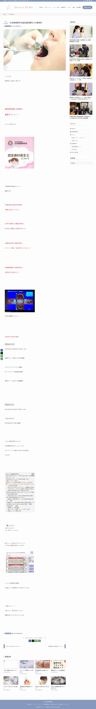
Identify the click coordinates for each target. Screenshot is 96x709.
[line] (87, 1)
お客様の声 (74, 143)
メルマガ (66, 704)
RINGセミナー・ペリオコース (78, 137)
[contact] (91, 1)
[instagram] (86, 1)
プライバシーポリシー (37, 704)
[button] (30, 641)
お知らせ (73, 128)
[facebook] (84, 1)
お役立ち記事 (7, 26)
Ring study (74, 149)
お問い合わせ (54, 704)
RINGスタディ (75, 140)
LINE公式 (60, 704)
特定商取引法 (47, 704)
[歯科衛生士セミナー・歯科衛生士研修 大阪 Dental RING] (19, 7)
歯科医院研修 (74, 131)
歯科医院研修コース (76, 146)
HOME (29, 704)
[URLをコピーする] (39, 641)
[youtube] (89, 1)
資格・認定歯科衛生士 (17, 26)
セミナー (73, 134)
